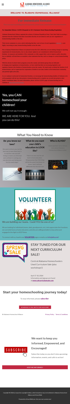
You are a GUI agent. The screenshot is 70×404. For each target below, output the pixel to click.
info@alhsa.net (53, 237)
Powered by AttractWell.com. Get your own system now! (35, 399)
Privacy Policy (49, 314)
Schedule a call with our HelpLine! (35, 307)
